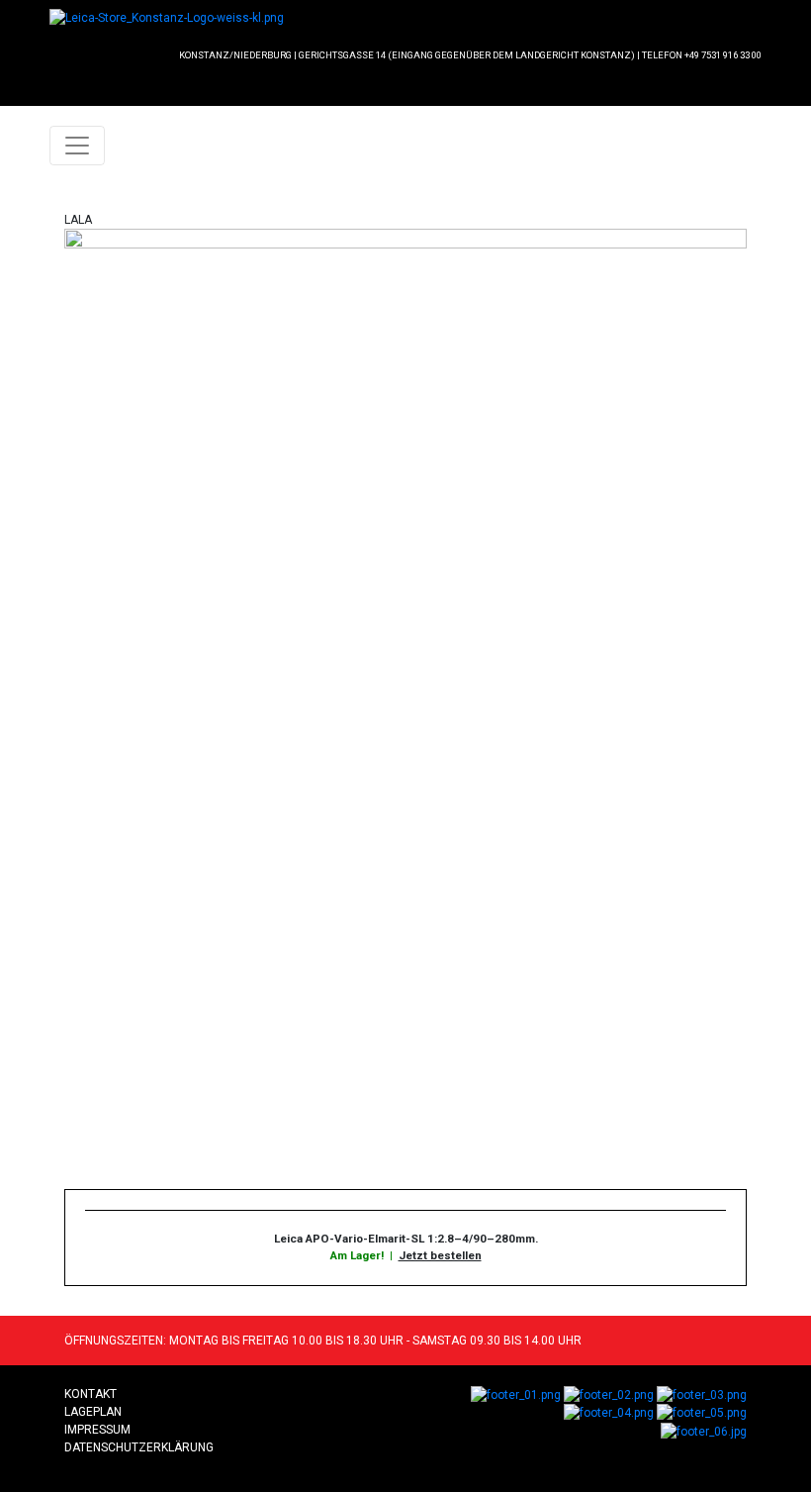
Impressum (97, 1430)
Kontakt (90, 1394)
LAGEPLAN (93, 1412)
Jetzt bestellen (440, 1255)
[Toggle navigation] (77, 145)
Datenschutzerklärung (139, 1447)
